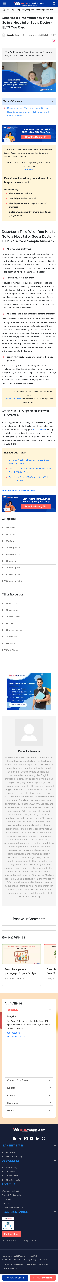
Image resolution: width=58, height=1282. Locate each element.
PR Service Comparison (12, 1207)
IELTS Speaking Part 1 (11, 567)
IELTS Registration (10, 610)
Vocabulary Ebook (15, 1277)
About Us (31, 1256)
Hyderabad (13, 1103)
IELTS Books (7, 623)
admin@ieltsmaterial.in (17, 1036)
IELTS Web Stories (10, 650)
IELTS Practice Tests (11, 616)
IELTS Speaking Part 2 (12, 574)
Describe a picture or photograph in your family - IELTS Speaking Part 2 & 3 (20, 971)
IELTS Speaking (9, 561)
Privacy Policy (30, 1259)
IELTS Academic (9, 1152)
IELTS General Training (12, 1156)
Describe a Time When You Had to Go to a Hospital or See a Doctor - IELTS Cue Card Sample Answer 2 (28, 112)
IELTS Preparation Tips (12, 630)
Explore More (11, 1234)
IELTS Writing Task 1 (11, 547)
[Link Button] (29, 1130)
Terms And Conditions (12, 1259)
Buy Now (29, 169)
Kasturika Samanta (14, 35)
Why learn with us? (10, 1191)
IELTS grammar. (40, 429)
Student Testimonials (11, 1195)
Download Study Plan (36, 137)
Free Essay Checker (42, 1277)
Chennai (11, 1095)
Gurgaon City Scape (17, 1080)
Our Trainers (7, 1199)
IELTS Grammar (9, 643)
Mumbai (11, 1110)
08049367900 (13, 1033)
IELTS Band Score (10, 603)
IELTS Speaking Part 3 (12, 581)
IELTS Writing (8, 541)
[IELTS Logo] (29, 4)
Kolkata (11, 1087)
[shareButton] (54, 41)
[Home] (4, 10)
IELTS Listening (9, 527)
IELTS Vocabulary (9, 636)
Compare (6, 1203)
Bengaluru (13, 1009)
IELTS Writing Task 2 (11, 554)
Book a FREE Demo (14, 399)
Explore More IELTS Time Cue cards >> (19, 490)
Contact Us (43, 1259)
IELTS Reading (8, 534)
